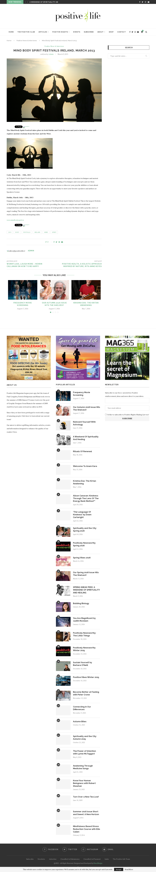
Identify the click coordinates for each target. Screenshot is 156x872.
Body (17, 232)
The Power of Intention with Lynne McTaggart (84, 752)
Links (107, 859)
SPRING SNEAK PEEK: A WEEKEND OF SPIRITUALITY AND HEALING (86, 590)
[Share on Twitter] (56, 242)
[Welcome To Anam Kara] (63, 470)
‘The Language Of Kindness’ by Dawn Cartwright (82, 515)
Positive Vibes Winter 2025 (86, 677)
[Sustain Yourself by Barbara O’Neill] (63, 666)
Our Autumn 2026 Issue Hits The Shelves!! (86, 408)
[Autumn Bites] (63, 725)
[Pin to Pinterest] (59, 242)
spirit (54, 232)
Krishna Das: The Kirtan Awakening (84, 482)
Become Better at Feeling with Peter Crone (86, 693)
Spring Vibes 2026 (82, 558)
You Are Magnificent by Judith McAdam (84, 619)
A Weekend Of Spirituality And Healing (85, 438)
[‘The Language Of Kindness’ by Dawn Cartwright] (63, 515)
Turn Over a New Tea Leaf (86, 797)
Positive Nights (60, 32)
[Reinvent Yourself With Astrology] (63, 425)
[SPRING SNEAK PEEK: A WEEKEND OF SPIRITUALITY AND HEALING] (63, 591)
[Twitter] (142, 2)
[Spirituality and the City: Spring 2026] (63, 532)
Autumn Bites (79, 721)
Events (76, 32)
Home (11, 32)
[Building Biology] (63, 607)
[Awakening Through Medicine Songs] (63, 769)
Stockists (41, 859)
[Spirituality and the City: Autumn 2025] (63, 740)
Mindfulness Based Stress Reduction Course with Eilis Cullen (86, 829)
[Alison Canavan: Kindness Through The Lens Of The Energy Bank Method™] (63, 499)
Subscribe (89, 32)
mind (46, 232)
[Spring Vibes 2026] (63, 561)
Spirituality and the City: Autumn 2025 (85, 737)
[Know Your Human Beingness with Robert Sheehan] (63, 784)
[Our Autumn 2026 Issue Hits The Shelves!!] (54, 290)
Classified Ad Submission (69, 859)
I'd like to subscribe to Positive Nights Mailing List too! (128, 414)
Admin (51, 54)
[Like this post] (49, 242)
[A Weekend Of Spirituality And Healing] (63, 440)
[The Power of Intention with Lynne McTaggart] (63, 755)
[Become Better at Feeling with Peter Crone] (63, 695)
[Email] (148, 2)
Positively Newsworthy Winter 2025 (84, 649)
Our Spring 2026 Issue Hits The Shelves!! (86, 573)
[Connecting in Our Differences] (63, 710)
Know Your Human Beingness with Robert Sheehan (84, 783)
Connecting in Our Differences (82, 708)
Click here (25, 416)
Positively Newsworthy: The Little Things (84, 634)
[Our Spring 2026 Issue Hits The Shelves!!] (63, 576)
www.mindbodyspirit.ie (15, 220)
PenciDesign (97, 863)
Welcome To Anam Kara (85, 466)
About (100, 32)
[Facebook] (139, 2)
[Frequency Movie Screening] (22, 290)
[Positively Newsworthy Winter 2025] (63, 651)
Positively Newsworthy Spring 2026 (84, 544)
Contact (121, 32)
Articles (43, 32)
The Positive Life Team (121, 859)
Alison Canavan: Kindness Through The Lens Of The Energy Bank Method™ (86, 498)
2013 (9, 232)
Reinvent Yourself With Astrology (84, 423)
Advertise (52, 859)
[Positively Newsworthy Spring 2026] (63, 546)
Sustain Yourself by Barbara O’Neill (82, 663)
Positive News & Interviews (27, 40)
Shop (111, 32)
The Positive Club (26, 32)
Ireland (37, 232)
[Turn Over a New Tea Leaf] (63, 800)
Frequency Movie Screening (81, 393)
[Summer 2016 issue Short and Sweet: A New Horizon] (63, 815)
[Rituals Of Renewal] (63, 455)
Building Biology (81, 603)
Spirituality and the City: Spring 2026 (85, 529)
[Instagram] (145, 2)
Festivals (26, 232)
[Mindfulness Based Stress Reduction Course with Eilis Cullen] (63, 830)
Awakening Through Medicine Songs (83, 767)
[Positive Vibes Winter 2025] (63, 681)
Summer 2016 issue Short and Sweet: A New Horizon (86, 812)
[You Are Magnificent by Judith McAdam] (63, 622)
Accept (118, 869)
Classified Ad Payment (92, 859)
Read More (129, 869)
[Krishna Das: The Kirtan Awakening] (86, 290)
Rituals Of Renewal (39, 2)
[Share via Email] (62, 242)
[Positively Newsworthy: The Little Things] (63, 636)
